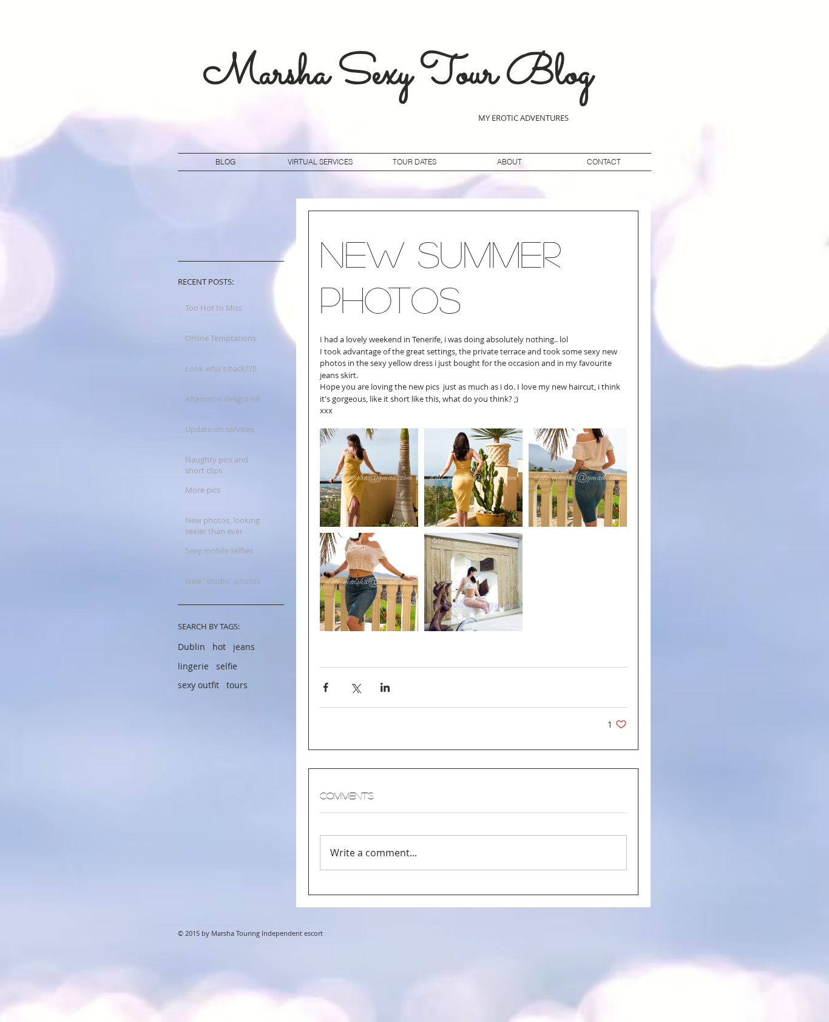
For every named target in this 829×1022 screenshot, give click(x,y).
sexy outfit (198, 685)
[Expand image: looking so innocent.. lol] (473, 582)
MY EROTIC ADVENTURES (524, 117)
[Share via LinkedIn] (385, 687)
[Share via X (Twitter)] (355, 687)
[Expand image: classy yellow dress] (369, 477)
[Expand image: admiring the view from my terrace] (578, 477)
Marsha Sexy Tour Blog (397, 75)
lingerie (193, 666)
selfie (226, 666)
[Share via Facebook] (325, 687)
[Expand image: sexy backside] (473, 477)
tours (237, 685)
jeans (244, 646)
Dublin (191, 646)
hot (219, 646)
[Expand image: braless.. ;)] (369, 582)
